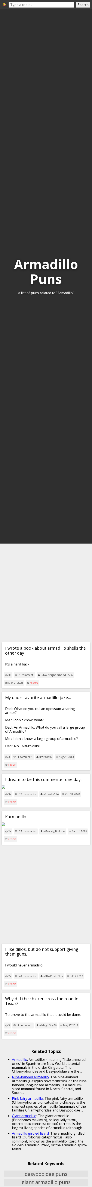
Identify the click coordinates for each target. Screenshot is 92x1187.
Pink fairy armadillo (27, 1098)
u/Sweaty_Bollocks (54, 831)
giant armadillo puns (46, 1182)
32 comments (27, 794)
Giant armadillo (24, 1115)
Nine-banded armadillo (30, 1077)
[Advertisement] (46, 593)
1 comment (26, 675)
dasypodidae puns (46, 1174)
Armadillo (19, 1059)
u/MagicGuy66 (47, 1025)
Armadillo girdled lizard (30, 1133)
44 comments (27, 976)
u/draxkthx (45, 757)
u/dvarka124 (51, 794)
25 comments (27, 831)
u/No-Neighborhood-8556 (57, 675)
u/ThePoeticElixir (53, 976)
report (34, 683)
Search (83, 4)
